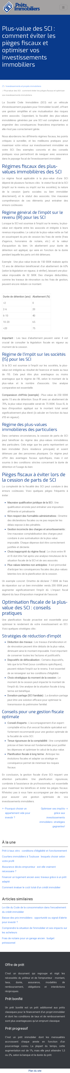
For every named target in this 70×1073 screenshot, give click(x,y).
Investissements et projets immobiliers (23, 86)
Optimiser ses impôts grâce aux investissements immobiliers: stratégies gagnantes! (52, 817)
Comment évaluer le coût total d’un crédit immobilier (31, 887)
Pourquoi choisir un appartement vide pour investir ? (17, 813)
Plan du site (35, 1070)
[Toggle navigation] (63, 7)
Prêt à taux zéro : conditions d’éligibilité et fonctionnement (34, 850)
